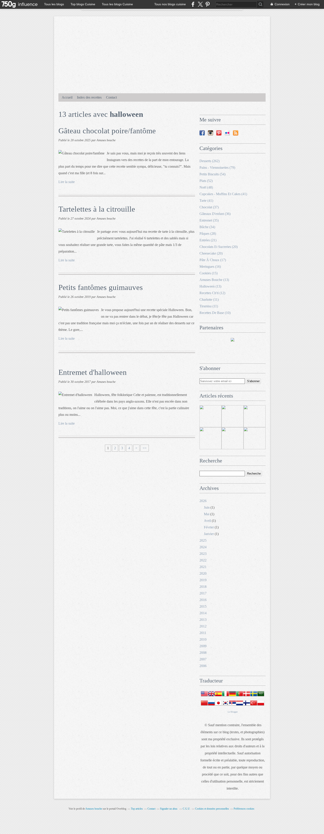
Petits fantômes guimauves (100, 287)
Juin (207, 507)
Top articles (137, 808)
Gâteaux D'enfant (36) (215, 214)
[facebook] (193, 4)
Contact (111, 97)
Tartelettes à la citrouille (96, 209)
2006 (203, 666)
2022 (203, 560)
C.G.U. (186, 808)
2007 (203, 659)
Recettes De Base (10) (215, 313)
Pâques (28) (207, 233)
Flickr (227, 133)
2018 (203, 586)
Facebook (202, 133)
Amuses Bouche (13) (214, 280)
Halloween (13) (210, 286)
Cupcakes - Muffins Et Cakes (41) (223, 194)
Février (209, 527)
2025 (203, 540)
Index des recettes (89, 97)
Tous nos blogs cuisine (170, 4)
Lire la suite (66, 182)
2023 (203, 553)
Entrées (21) (207, 240)
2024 (203, 547)
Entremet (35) (209, 220)
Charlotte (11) (209, 299)
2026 (203, 501)
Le (229, 712)
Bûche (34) (207, 227)
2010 (203, 639)
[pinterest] (207, 4)
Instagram (210, 133)
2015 (203, 606)
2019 (203, 580)
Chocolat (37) (209, 207)
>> (145, 448)
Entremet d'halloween (92, 372)
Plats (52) (206, 181)
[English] (211, 696)
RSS (235, 133)
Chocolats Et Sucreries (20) (218, 247)
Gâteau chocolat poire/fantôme (107, 130)
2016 (203, 600)
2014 (203, 613)
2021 (203, 567)
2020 (203, 573)
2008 (203, 652)
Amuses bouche (93, 808)
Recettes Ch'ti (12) (212, 293)
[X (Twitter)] (200, 4)
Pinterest (219, 133)
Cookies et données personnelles (212, 808)
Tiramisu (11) (208, 306)
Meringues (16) (210, 266)
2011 (202, 633)
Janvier (209, 534)
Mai (206, 514)
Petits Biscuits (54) (212, 174)
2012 (203, 626)
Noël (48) (206, 187)
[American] (204, 696)
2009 (203, 646)
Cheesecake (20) (211, 253)
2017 (203, 593)
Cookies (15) (208, 273)
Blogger (234, 712)
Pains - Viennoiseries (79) (217, 167)
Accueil (67, 97)
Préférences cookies (244, 808)
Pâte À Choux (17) (212, 260)
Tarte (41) (206, 200)
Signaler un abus (169, 808)
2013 (203, 619)
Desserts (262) (209, 161)
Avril (207, 520)
